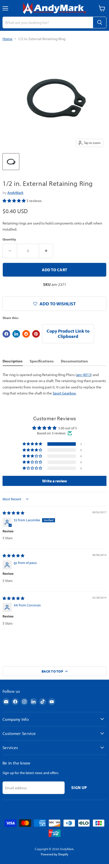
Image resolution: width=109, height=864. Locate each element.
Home (7, 39)
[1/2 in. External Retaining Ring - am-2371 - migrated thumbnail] (11, 162)
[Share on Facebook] (6, 334)
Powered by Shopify (54, 854)
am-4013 (84, 374)
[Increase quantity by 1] (46, 251)
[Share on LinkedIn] (16, 334)
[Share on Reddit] (26, 334)
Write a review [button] (54, 480)
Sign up (79, 787)
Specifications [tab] (42, 361)
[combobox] (48, 22)
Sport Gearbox (64, 393)
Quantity (9, 239)
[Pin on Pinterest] (36, 334)
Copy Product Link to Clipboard (68, 333)
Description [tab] (13, 361)
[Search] (99, 22)
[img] (13, 513)
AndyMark (15, 192)
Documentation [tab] (74, 361)
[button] (14, 200)
